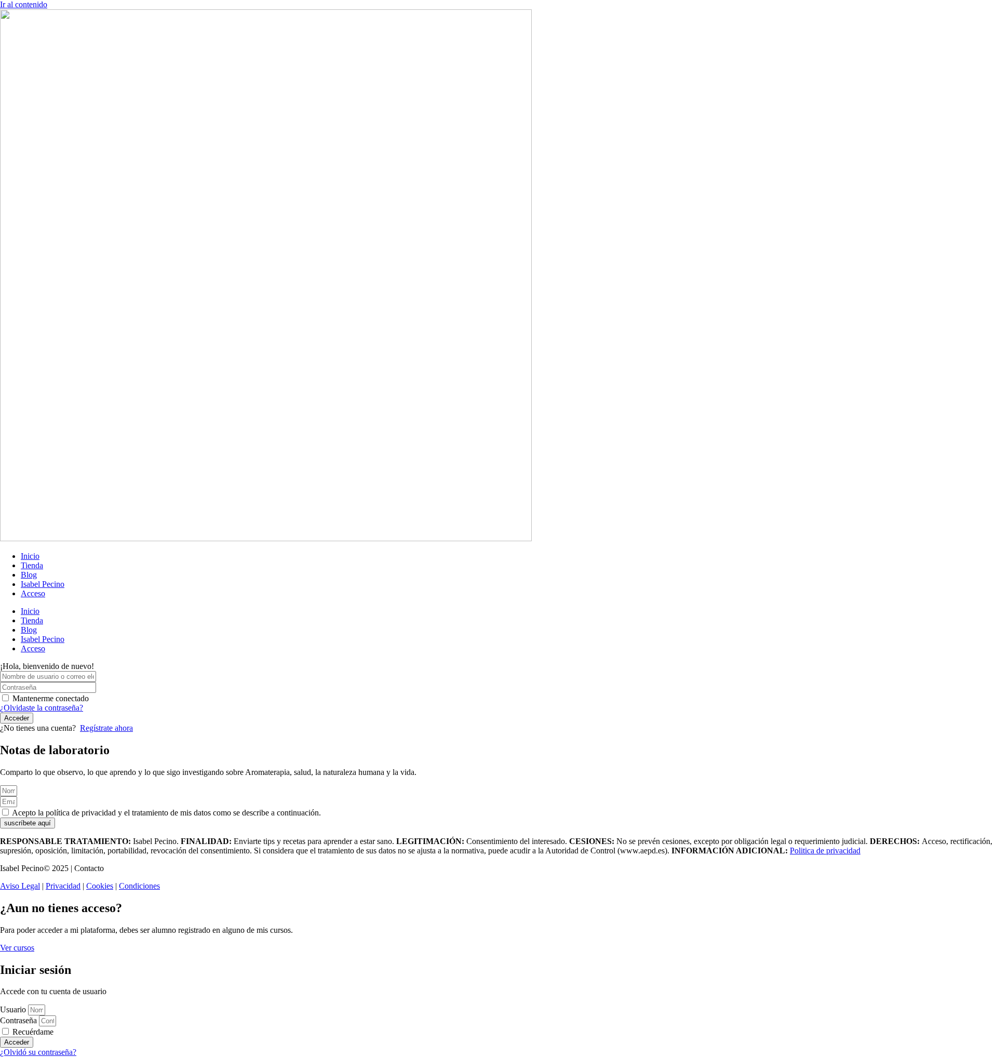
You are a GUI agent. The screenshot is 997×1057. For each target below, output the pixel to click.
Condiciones (139, 885)
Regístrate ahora (106, 728)
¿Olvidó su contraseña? (38, 1052)
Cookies (99, 885)
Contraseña (18, 1020)
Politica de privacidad (825, 850)
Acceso (33, 593)
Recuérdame (31, 1031)
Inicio (30, 556)
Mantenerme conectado (50, 698)
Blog (29, 574)
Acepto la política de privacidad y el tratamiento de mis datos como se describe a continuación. (166, 812)
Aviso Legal (20, 885)
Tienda (32, 565)
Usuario (13, 1009)
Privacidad (63, 885)
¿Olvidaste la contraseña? (41, 707)
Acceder (16, 718)
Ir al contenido (23, 4)
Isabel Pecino (42, 584)
